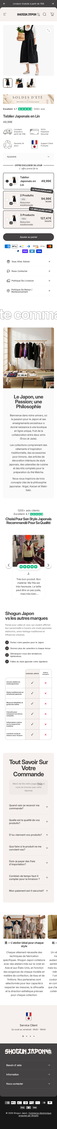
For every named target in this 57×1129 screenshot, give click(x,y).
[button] (28, 181)
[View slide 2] (27, 1036)
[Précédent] (4, 3)
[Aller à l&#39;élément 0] (7, 83)
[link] (24, 927)
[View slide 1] (23, 1036)
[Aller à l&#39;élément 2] (19, 83)
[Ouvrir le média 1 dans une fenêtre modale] (48, 30)
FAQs (39, 783)
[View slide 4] (34, 1036)
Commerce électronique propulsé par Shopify (35, 1114)
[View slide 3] (30, 1036)
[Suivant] (52, 3)
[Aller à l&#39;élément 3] (31, 83)
